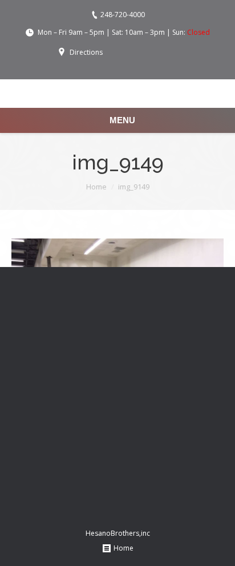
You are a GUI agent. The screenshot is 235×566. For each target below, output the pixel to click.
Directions (86, 52)
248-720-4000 (122, 14)
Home (96, 186)
